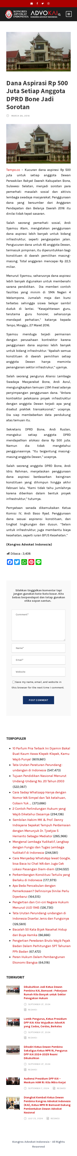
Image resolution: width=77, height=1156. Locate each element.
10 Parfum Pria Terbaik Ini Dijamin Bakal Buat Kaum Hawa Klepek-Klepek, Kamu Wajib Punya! (41, 753)
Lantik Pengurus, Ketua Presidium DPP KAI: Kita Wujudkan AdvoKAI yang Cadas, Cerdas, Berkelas (45, 1022)
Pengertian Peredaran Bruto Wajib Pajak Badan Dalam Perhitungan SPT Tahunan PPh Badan (42, 946)
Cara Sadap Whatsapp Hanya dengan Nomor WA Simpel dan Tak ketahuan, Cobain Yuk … (39, 797)
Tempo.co (13, 170)
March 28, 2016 (20, 116)
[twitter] (43, 3)
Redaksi (32, 1009)
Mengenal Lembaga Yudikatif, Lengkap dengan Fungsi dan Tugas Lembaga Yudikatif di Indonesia (41, 847)
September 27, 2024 (39, 1004)
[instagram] (48, 3)
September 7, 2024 (38, 1088)
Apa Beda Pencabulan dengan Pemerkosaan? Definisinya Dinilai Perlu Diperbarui (41, 891)
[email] (31, 3)
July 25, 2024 (35, 1118)
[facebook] (37, 3)
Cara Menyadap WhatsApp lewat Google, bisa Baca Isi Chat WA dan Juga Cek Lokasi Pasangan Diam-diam (42, 863)
